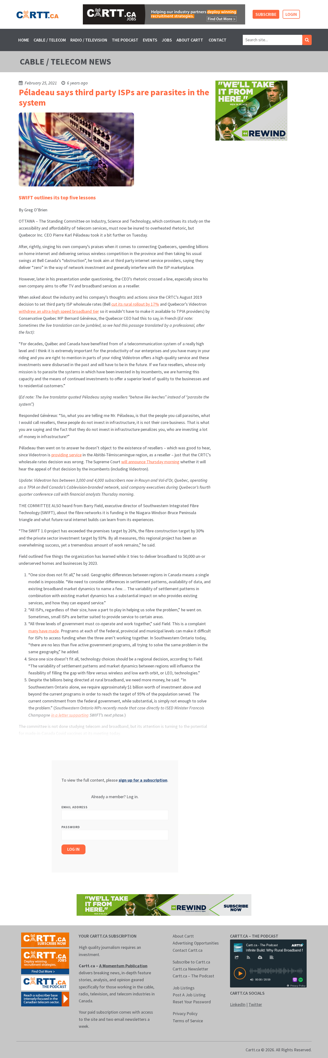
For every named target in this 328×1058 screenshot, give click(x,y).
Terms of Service (188, 1020)
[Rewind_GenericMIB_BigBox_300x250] (251, 110)
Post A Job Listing (189, 995)
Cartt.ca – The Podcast (193, 976)
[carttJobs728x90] (164, 14)
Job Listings (183, 988)
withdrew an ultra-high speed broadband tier (59, 311)
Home (23, 40)
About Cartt (189, 40)
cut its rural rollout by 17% (135, 304)
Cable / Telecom (50, 40)
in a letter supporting (70, 715)
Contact (217, 40)
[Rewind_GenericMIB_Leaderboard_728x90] (164, 904)
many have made (43, 631)
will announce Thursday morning (150, 461)
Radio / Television (88, 40)
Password (70, 827)
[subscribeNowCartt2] (45, 939)
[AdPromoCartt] (45, 998)
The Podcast (125, 40)
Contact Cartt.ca (187, 950)
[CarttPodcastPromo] (45, 982)
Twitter (255, 1004)
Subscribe (265, 14)
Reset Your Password (192, 1002)
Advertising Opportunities (196, 943)
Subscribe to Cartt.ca (191, 962)
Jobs (167, 40)
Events (150, 40)
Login (291, 14)
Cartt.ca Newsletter (190, 969)
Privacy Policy (185, 1013)
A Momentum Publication (123, 966)
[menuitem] (23, 39)
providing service (66, 455)
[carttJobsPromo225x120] (45, 961)
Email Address (74, 807)
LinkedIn (237, 1004)
